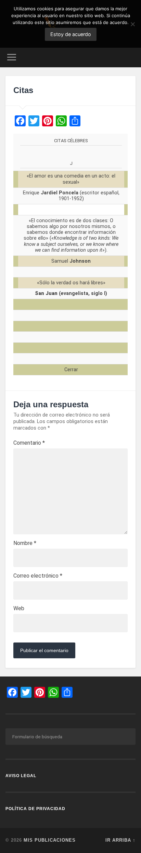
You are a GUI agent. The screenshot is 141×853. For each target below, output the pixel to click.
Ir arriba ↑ (120, 840)
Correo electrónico (37, 576)
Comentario (29, 443)
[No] (132, 24)
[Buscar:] (70, 736)
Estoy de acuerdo (70, 34)
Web (18, 608)
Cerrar (71, 370)
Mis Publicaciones (50, 840)
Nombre (24, 543)
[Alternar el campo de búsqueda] (130, 57)
